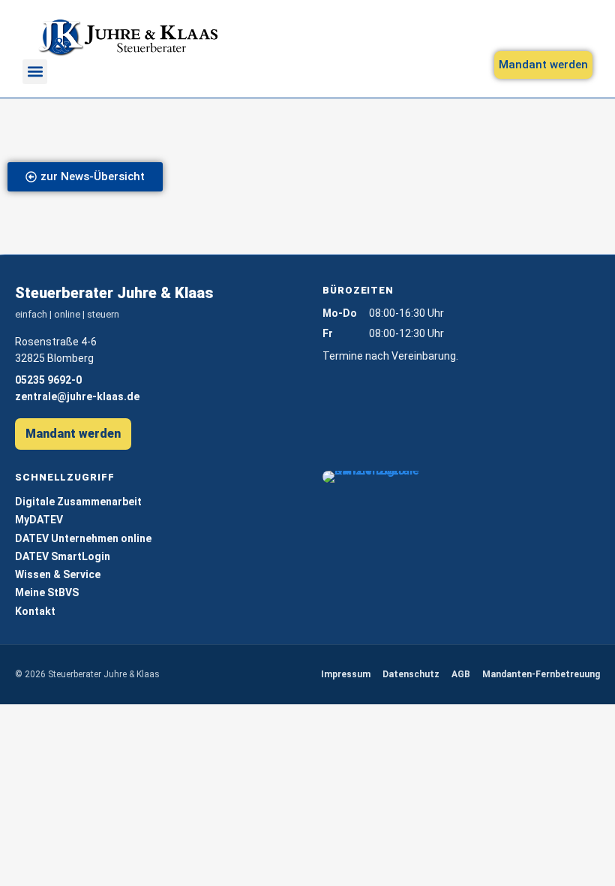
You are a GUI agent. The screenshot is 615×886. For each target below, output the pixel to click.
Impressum (345, 674)
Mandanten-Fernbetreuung (541, 674)
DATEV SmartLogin (62, 556)
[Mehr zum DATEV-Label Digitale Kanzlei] (374, 477)
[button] (34, 71)
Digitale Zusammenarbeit (78, 502)
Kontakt (35, 611)
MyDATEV (39, 520)
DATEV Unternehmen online (83, 538)
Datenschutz (411, 674)
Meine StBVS (47, 592)
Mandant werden (73, 433)
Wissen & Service (57, 574)
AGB (461, 674)
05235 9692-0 (48, 380)
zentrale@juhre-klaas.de (77, 396)
